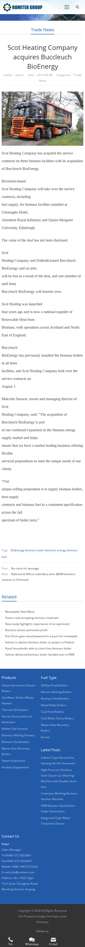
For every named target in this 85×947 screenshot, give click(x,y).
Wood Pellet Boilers (53, 705)
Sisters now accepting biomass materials (32, 618)
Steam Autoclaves (13, 761)
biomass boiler (34, 550)
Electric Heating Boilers (56, 692)
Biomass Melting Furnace (18, 735)
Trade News (42, 29)
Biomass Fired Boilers (55, 699)
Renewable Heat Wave (20, 612)
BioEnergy (17, 550)
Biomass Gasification (15, 742)
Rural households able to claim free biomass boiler (38, 648)
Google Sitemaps (47, 916)
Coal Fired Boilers (52, 712)
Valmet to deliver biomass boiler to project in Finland (39, 642)
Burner (45, 737)
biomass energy (55, 550)
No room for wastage (25, 568)
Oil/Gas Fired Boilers (54, 685)
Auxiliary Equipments (15, 767)
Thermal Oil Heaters (15, 710)
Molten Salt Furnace (15, 729)
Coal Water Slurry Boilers (57, 718)
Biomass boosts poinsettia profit (26, 630)
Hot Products (27, 916)
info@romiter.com (22, 872)
